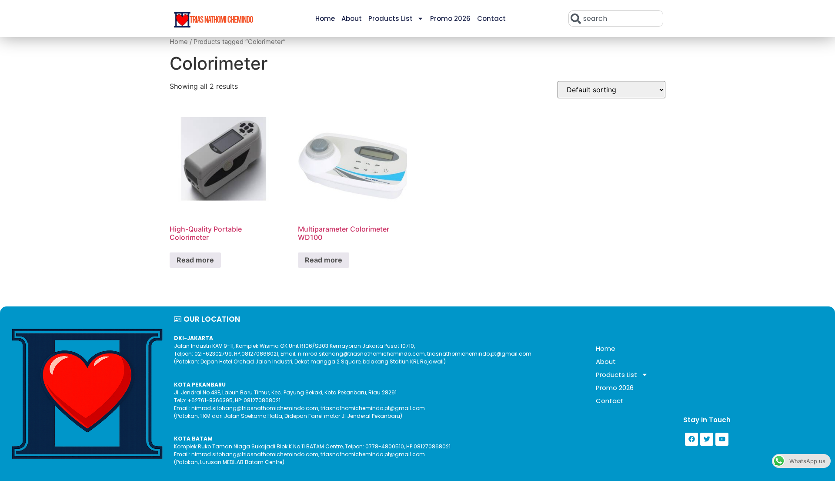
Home (325, 18)
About (351, 18)
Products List (390, 18)
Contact (491, 18)
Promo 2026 (450, 18)
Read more (195, 260)
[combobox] (615, 18)
